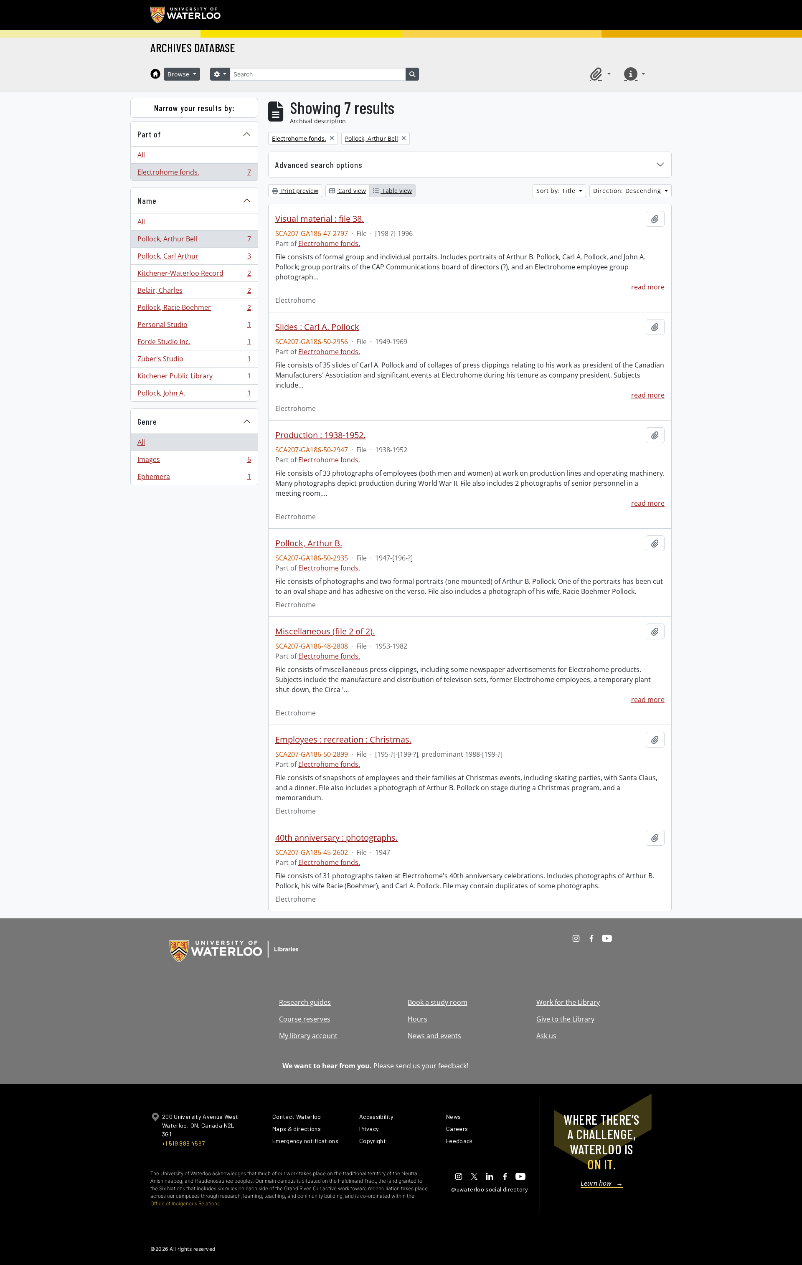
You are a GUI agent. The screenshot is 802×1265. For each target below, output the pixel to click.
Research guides (305, 1002)
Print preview (298, 191)
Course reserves (304, 1019)
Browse (180, 74)
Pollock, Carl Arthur (194, 258)
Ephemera (194, 478)
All (141, 155)
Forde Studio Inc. (194, 343)
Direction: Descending (628, 191)
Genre (147, 421)
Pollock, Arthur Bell (194, 241)
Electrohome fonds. (194, 173)
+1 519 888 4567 (183, 1143)
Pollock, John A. (194, 394)
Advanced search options (319, 165)
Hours (417, 1019)
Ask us (546, 1035)
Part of (149, 134)
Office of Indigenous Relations (185, 1203)
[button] (599, 74)
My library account (308, 1035)
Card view (351, 191)
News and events (434, 1035)
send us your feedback (431, 1065)
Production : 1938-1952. (320, 435)
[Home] (155, 74)
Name (147, 200)
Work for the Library (568, 1002)
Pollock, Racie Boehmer (194, 309)
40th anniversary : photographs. (336, 838)
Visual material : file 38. (319, 219)
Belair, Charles (194, 292)
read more (648, 287)
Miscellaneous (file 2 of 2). (325, 631)
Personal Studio (194, 326)
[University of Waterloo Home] (185, 15)
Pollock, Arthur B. (308, 543)
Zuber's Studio (194, 361)
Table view (396, 191)
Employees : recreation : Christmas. (343, 740)
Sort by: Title (557, 191)
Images (194, 461)
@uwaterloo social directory (489, 1189)
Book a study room (437, 1002)
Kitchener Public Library (194, 378)
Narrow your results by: (194, 108)
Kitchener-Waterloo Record (194, 275)
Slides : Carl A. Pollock (317, 327)
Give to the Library (565, 1019)
